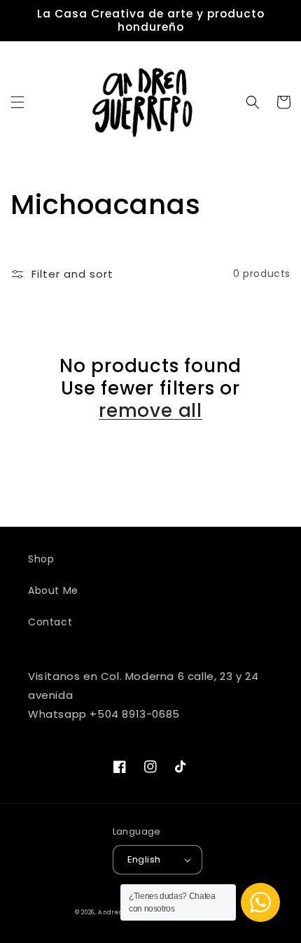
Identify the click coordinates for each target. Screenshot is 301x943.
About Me (53, 590)
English (144, 859)
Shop (41, 559)
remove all (150, 410)
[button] (17, 102)
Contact (50, 622)
